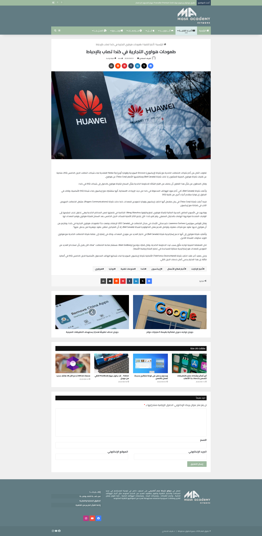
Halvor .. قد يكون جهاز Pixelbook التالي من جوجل (112, 377)
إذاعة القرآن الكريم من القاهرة (88, 505)
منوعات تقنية (127, 269)
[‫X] (144, 66)
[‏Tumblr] (131, 66)
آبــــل (150, 31)
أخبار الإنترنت (197, 269)
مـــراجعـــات (134, 31)
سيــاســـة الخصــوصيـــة (90, 496)
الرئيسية (202, 31)
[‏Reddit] (118, 66)
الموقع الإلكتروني (118, 451)
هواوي (98, 269)
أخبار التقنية (148, 44)
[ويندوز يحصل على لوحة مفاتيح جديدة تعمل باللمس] (150, 363)
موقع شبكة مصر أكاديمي (159, 490)
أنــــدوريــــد (165, 31)
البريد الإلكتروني (197, 451)
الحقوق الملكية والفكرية (90, 500)
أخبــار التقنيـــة (186, 31)
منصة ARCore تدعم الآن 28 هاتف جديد (73, 376)
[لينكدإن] (137, 66)
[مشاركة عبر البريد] (110, 281)
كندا (143, 269)
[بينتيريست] (124, 66)
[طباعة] (111, 66)
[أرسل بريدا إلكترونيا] (138, 58)
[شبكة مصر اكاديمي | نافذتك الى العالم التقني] (194, 16)
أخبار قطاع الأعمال (176, 269)
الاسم (203, 440)
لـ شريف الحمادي (168, 531)
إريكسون (156, 269)
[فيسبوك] (150, 66)
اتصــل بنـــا (99, 31)
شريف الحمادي (145, 58)
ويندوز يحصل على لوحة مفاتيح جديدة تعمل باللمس (151, 377)
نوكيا (111, 269)
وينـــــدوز (116, 31)
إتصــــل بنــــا (95, 491)
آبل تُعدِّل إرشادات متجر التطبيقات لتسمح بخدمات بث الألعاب (192, 377)
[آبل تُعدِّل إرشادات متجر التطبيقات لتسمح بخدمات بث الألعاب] (189, 363)
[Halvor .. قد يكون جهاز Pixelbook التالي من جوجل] (111, 363)
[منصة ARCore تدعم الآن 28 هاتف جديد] (72, 363)
